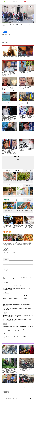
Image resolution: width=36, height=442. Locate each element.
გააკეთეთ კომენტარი (6, 42)
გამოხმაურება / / (31, 39)
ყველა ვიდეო (15, 1)
